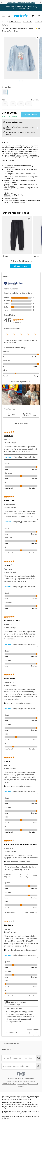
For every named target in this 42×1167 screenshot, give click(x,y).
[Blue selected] (4, 92)
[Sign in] (33, 16)
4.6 (39, 28)
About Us (5, 1049)
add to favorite (37, 37)
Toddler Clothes (15, 22)
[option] (17, 236)
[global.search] (38, 1066)
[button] (21, 58)
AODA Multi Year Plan (9, 1084)
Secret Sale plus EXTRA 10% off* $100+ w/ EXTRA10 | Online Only (21, 8)
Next (40, 2)
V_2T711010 (11, 160)
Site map (21, 1086)
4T (21, 104)
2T (5, 104)
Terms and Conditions (13, 1081)
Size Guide (35, 100)
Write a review (20, 266)
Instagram (23, 1074)
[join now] (38, 1058)
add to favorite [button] (29, 219)
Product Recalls (33, 1084)
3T (13, 104)
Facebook (19, 1074)
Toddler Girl (27, 22)
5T (29, 104)
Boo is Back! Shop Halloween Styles (21, 3)
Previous (2, 2)
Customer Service (9, 1043)
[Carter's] (21, 17)
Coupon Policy (22, 1084)
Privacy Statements (28, 1081)
